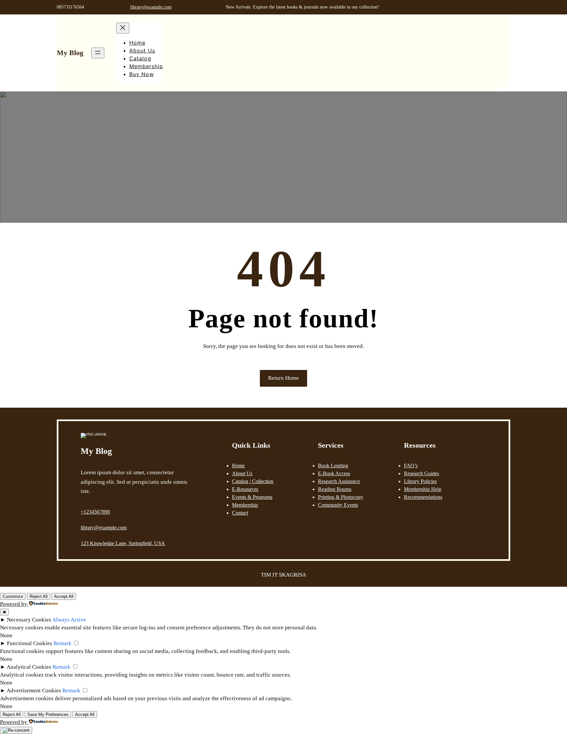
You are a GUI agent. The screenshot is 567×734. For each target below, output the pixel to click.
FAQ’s (411, 465)
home (238, 465)
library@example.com (151, 7)
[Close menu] (122, 28)
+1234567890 (95, 512)
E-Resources (245, 489)
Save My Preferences (48, 714)
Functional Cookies (29, 643)
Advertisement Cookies (34, 690)
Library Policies (420, 481)
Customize (13, 596)
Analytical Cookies (29, 667)
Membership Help (422, 489)
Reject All (39, 596)
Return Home (283, 378)
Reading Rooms (334, 489)
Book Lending (333, 465)
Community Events (338, 505)
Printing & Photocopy (340, 497)
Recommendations (423, 497)
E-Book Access (334, 473)
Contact (240, 513)
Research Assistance (339, 481)
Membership (245, 505)
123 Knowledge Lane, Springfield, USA (123, 543)
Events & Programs (252, 497)
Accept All (64, 596)
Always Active (69, 620)
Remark (62, 643)
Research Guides (421, 473)
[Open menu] (97, 53)
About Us (242, 473)
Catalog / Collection (252, 481)
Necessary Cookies (29, 620)
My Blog (70, 53)
